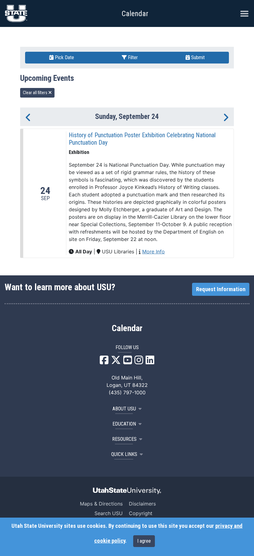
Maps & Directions (101, 504)
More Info (153, 251)
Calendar (127, 328)
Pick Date (64, 57)
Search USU (108, 513)
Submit (197, 57)
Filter (132, 57)
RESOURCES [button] (124, 439)
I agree (144, 541)
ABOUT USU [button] (124, 409)
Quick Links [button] (124, 454)
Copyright (140, 513)
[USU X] (116, 362)
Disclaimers (142, 504)
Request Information (220, 289)
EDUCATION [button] (124, 424)
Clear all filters (35, 92)
